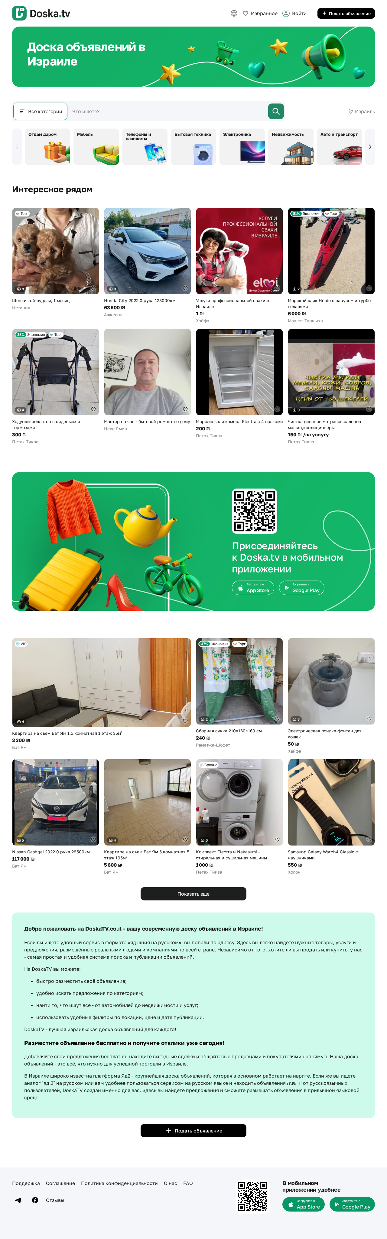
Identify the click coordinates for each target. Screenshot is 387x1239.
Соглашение (60, 1183)
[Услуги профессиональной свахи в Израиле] (239, 266)
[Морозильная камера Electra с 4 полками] (239, 384)
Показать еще (193, 894)
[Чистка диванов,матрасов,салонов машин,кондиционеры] (331, 387)
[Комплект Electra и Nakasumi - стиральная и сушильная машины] (239, 817)
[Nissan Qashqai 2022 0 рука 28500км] (55, 814)
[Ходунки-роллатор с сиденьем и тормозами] (55, 387)
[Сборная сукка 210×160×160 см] (239, 693)
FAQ (188, 1183)
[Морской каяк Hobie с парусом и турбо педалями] (331, 266)
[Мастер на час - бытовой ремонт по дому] (147, 380)
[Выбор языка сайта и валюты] (234, 13)
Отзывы (55, 1200)
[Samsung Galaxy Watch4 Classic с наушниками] (331, 817)
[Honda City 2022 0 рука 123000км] (147, 263)
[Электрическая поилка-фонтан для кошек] (331, 696)
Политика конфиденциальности (119, 1183)
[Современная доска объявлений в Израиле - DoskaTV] (41, 13)
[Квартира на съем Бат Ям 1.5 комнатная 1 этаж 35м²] (101, 694)
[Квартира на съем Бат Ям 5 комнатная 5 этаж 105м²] (147, 817)
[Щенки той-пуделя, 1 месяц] (55, 259)
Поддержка (26, 1183)
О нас (170, 1183)
